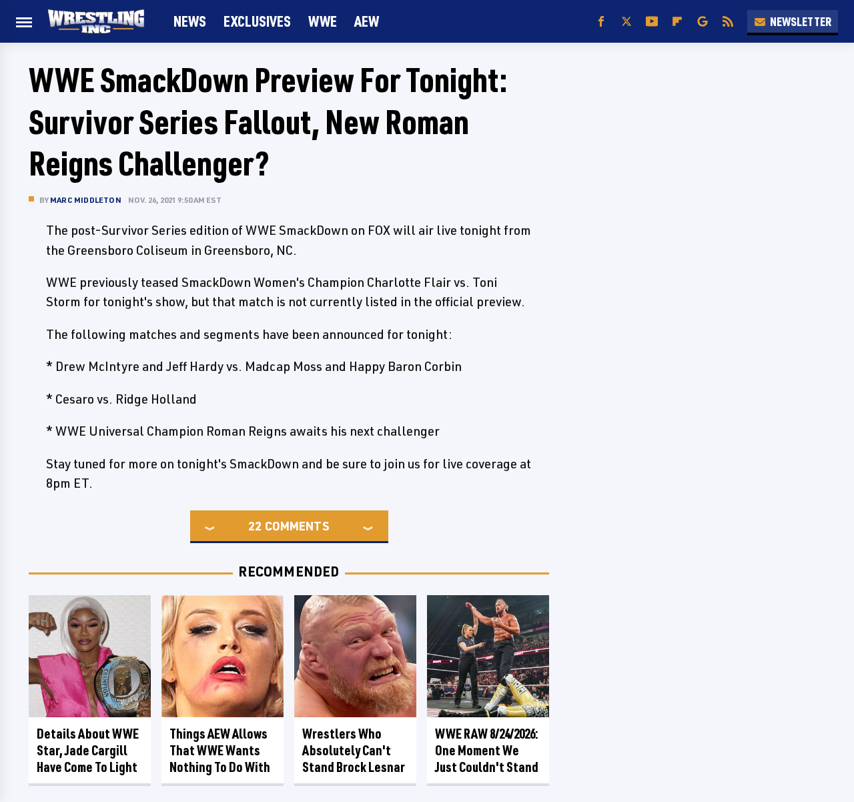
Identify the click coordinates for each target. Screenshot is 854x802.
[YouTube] (652, 21)
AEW (366, 21)
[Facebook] (601, 21)
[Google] (703, 21)
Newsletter (800, 21)
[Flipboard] (677, 21)
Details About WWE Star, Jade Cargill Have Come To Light (88, 750)
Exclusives (257, 21)
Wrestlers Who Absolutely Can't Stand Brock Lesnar (353, 750)
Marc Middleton (85, 200)
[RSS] (728, 21)
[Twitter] (626, 21)
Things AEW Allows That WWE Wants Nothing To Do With (219, 750)
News (189, 21)
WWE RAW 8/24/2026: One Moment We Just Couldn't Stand (486, 750)
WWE (322, 21)
